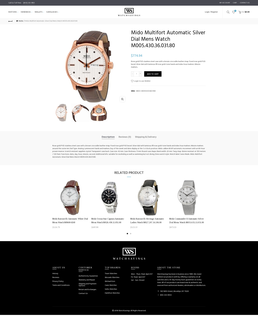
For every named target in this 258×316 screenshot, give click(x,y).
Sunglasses (52, 12)
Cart (235, 2)
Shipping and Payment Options (87, 284)
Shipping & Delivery (145, 137)
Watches (12, 12)
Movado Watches (112, 277)
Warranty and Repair (87, 279)
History (55, 273)
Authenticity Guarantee (88, 276)
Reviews (55, 277)
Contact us (245, 2)
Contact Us (83, 293)
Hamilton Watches (112, 293)
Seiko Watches (111, 289)
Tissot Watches (111, 273)
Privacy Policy (58, 281)
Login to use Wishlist (142, 81)
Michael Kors (110, 281)
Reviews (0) (125, 137)
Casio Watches (111, 285)
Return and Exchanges (87, 289)
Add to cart (153, 74)
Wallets (39, 12)
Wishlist (235, 11)
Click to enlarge (122, 99)
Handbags (26, 12)
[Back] (10, 21)
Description (108, 137)
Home (21, 21)
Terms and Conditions (61, 285)
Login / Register (211, 12)
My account (225, 2)
